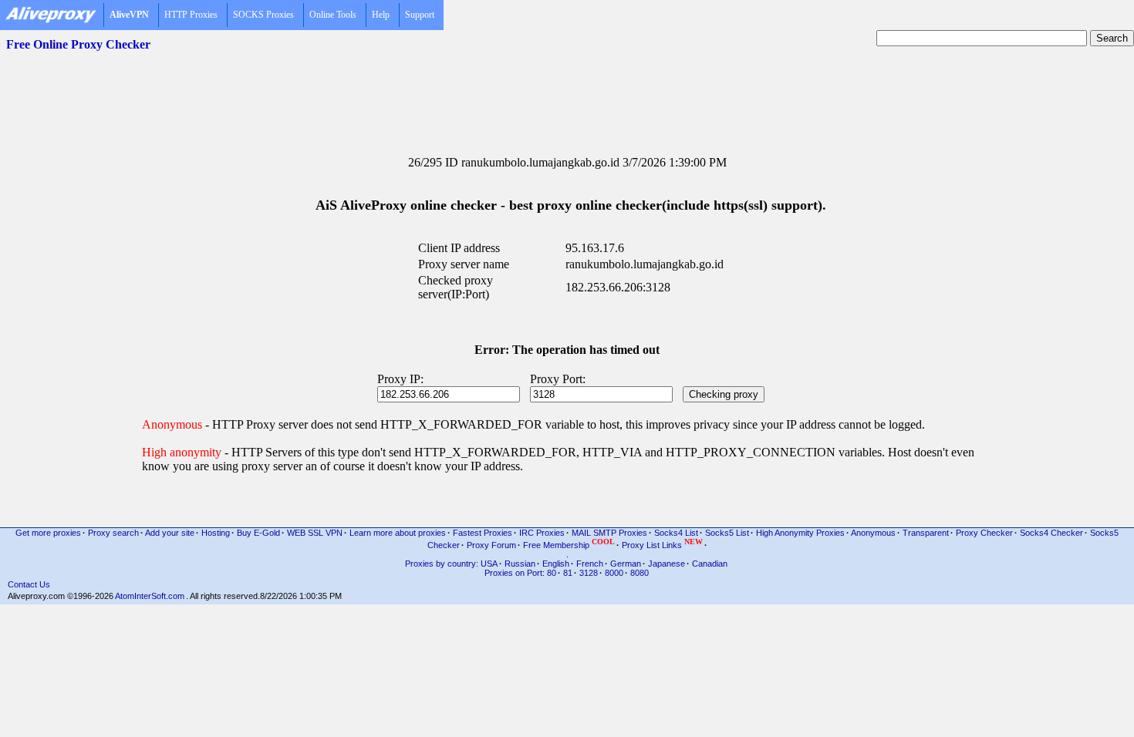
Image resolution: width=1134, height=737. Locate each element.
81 (567, 572)
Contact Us (29, 584)
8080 (639, 572)
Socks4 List (676, 532)
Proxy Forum (491, 545)
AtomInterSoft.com (149, 596)
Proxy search (113, 532)
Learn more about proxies (397, 532)
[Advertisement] (567, 93)
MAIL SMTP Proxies (609, 532)
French (589, 563)
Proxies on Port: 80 (520, 572)
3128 (588, 572)
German (625, 563)
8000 (614, 572)
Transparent (926, 532)
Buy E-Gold (258, 532)
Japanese (666, 563)
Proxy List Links (662, 544)
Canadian (709, 563)
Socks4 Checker (1051, 532)
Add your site (169, 532)
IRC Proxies (542, 532)
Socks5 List (727, 532)
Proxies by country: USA (451, 563)
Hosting (215, 532)
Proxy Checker (984, 532)
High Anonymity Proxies (800, 532)
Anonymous (873, 532)
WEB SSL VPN (315, 532)
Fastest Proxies (482, 532)
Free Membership (569, 544)
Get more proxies (48, 532)
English (555, 563)
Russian (520, 563)
